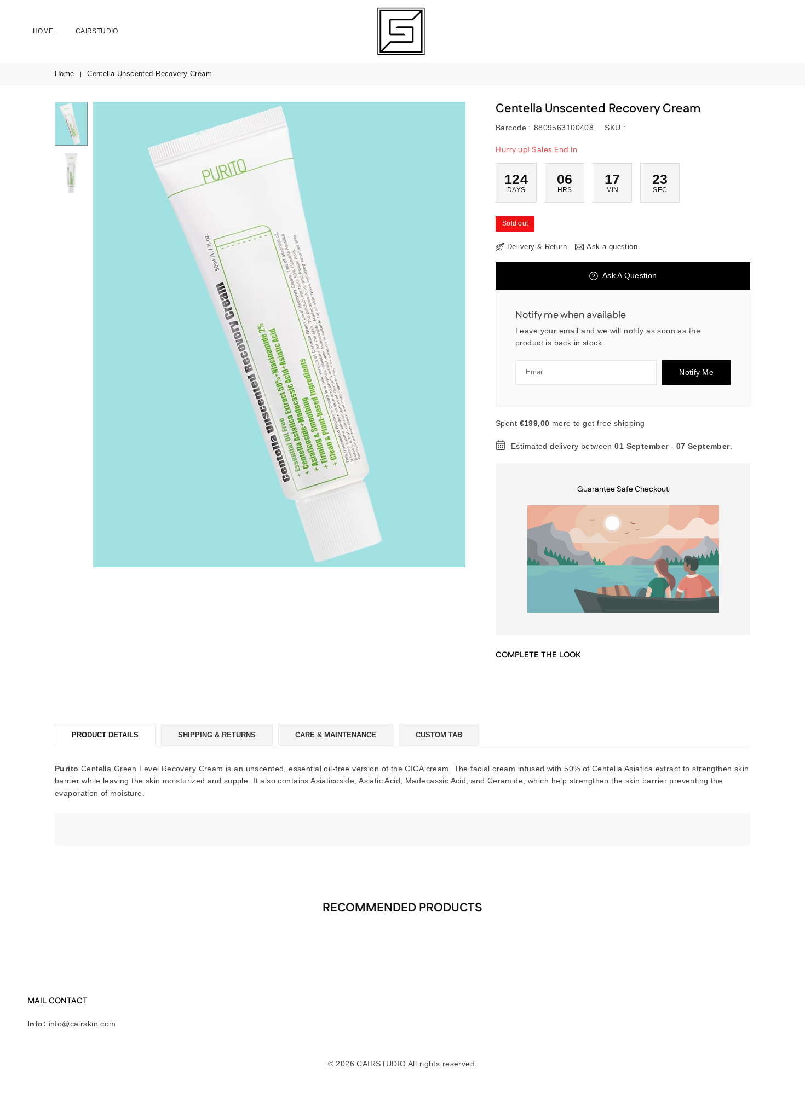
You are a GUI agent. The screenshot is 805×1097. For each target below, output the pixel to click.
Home (43, 31)
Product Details (105, 735)
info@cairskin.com (82, 1023)
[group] (279, 334)
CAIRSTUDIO (97, 31)
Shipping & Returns (217, 735)
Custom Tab (439, 735)
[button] (439, 334)
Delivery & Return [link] (537, 247)
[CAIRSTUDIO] (400, 30)
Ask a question (629, 275)
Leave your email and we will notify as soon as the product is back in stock (607, 336)
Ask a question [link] (611, 247)
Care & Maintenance (335, 735)
